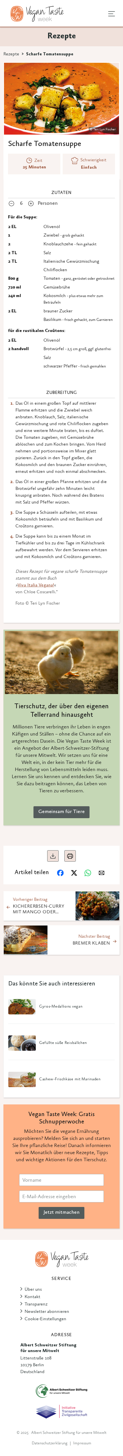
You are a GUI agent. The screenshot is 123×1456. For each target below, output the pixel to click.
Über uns (33, 1289)
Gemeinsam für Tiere (61, 811)
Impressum (82, 1443)
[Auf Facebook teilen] (60, 873)
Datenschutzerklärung (50, 1443)
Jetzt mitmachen (61, 1212)
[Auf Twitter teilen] (74, 873)
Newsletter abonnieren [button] (47, 1311)
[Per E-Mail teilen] (101, 873)
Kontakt (32, 1297)
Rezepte (11, 54)
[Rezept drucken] (70, 856)
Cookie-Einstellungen (45, 1319)
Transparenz (36, 1304)
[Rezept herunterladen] (53, 856)
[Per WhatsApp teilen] (88, 873)
